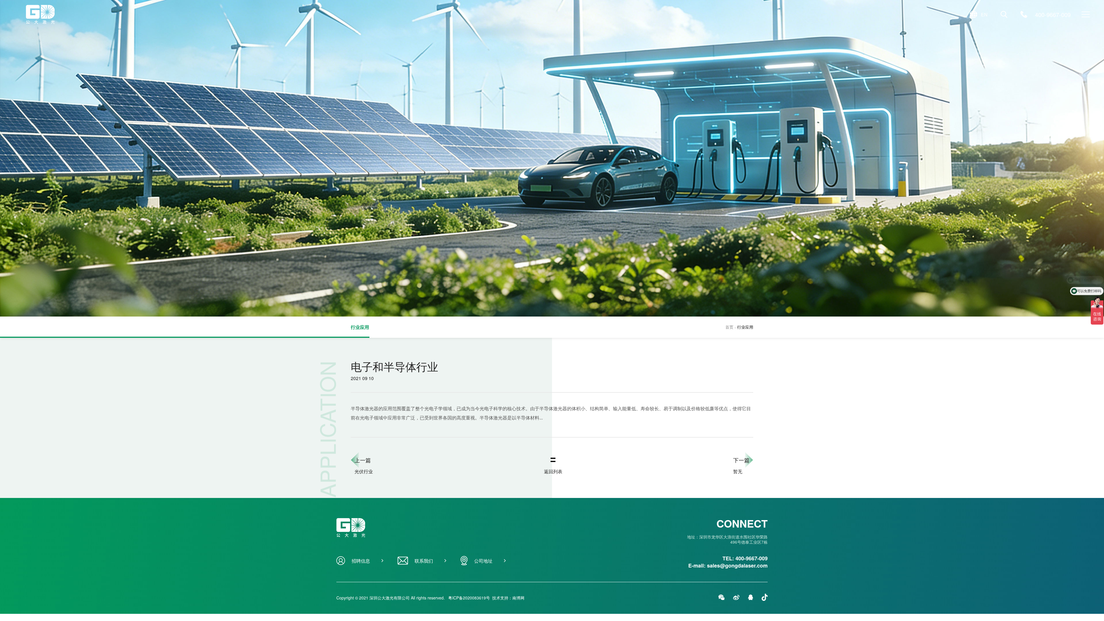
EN (984, 14)
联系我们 (424, 560)
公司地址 (483, 560)
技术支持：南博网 (508, 598)
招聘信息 (361, 560)
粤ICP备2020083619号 (469, 598)
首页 (731, 327)
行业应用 (360, 327)
